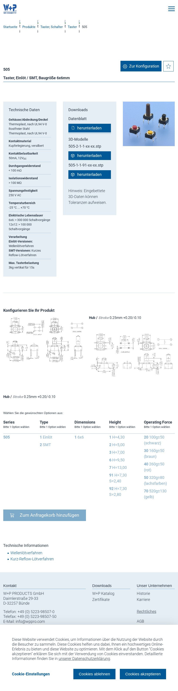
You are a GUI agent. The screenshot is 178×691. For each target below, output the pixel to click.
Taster (72, 27)
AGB (140, 621)
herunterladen (89, 128)
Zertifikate (101, 599)
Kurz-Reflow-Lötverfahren (32, 559)
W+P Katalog (103, 593)
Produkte (28, 27)
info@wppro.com (30, 621)
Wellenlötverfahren (26, 553)
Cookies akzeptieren (143, 674)
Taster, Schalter (51, 27)
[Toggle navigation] (171, 8)
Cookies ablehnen (94, 674)
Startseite (10, 27)
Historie (143, 593)
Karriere (143, 599)
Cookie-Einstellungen (31, 674)
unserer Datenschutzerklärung (84, 658)
